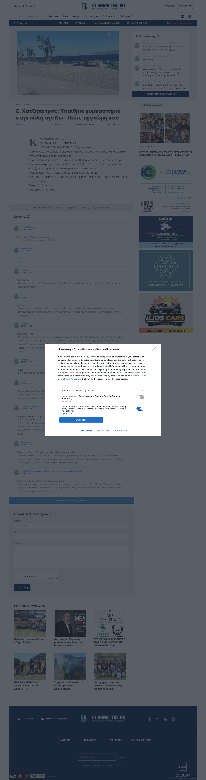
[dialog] (103, 390)
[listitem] (103, 390)
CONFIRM (81, 420)
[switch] (140, 397)
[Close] (155, 349)
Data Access (103, 430)
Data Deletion (85, 430)
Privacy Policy (120, 430)
